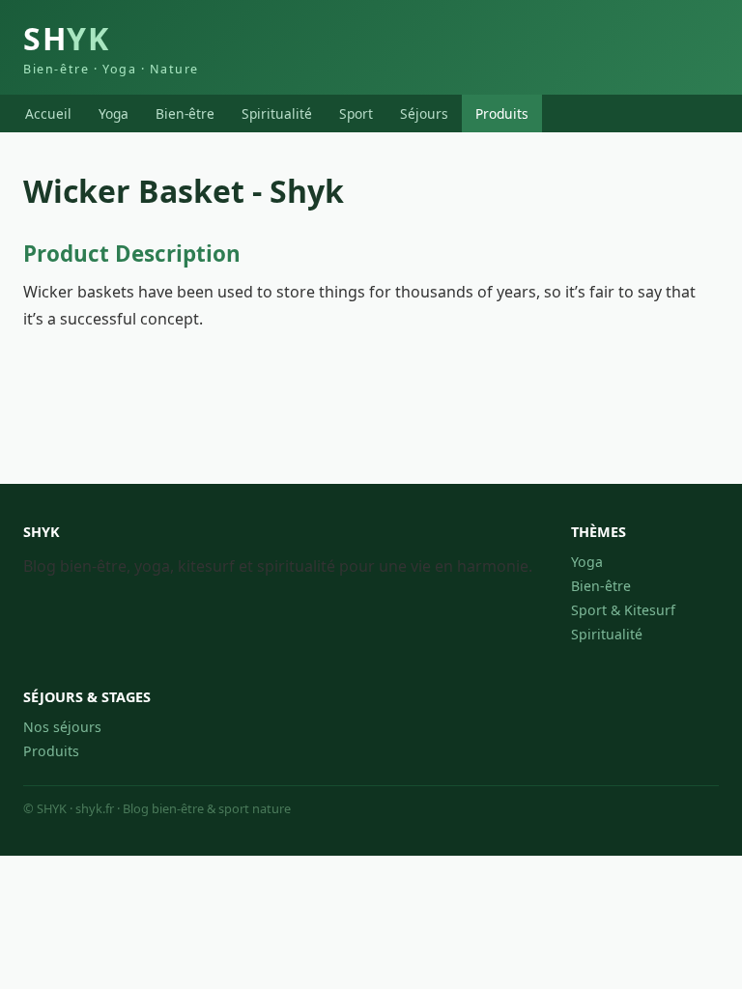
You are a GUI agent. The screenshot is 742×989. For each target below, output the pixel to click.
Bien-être (185, 113)
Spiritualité (277, 113)
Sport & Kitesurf (623, 610)
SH (111, 47)
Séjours (424, 113)
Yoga (113, 113)
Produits (501, 113)
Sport (356, 113)
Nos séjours (62, 727)
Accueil (48, 113)
